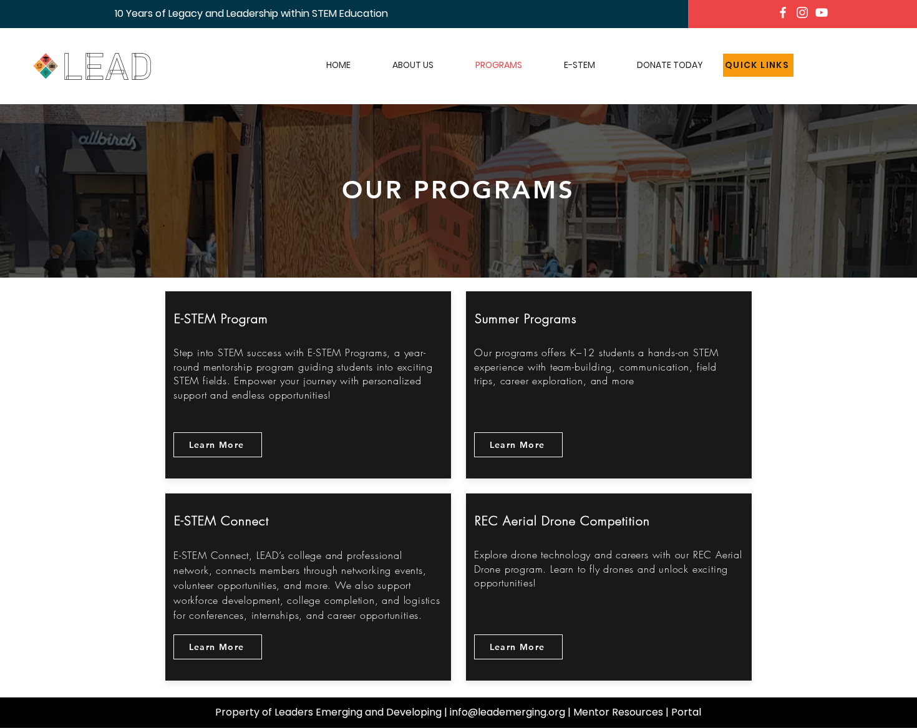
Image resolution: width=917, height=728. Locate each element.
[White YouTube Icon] (821, 12)
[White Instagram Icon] (802, 12)
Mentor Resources (618, 712)
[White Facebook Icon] (782, 12)
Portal (686, 712)
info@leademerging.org (507, 712)
